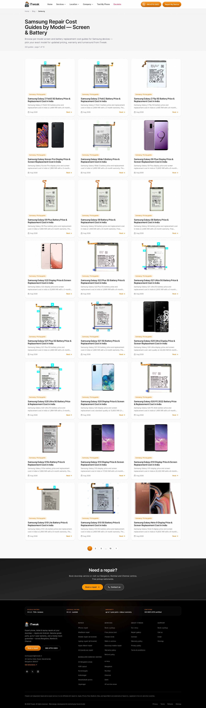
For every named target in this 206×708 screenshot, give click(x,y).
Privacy (155, 704)
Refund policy (110, 654)
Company (87, 4)
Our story (134, 628)
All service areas (111, 684)
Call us (160, 632)
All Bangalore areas (85, 662)
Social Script (81, 704)
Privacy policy (136, 645)
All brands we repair (85, 650)
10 (110, 548)
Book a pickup (110, 628)
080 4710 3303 (153, 4)
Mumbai (108, 671)
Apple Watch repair (85, 645)
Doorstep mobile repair (113, 645)
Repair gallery (136, 632)
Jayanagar (82, 684)
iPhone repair (83, 628)
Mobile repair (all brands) (87, 637)
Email (159, 637)
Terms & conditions (138, 650)
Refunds (170, 704)
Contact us (115, 587)
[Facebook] (27, 671)
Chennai (108, 675)
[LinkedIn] (38, 671)
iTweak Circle (109, 637)
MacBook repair (84, 632)
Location (73, 4)
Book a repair (91, 587)
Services (60, 4)
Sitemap (161, 641)
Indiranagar (82, 675)
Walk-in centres (110, 641)
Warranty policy (110, 650)
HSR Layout (82, 666)
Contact (134, 637)
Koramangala (82, 671)
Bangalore (108, 666)
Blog (33, 11)
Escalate (117, 4)
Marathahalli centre (85, 680)
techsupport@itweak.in (33, 656)
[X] (32, 671)
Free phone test (111, 632)
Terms (163, 704)
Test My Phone (103, 4)
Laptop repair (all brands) (87, 641)
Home (49, 4)
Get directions (30, 665)
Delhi (106, 680)
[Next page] (116, 548)
